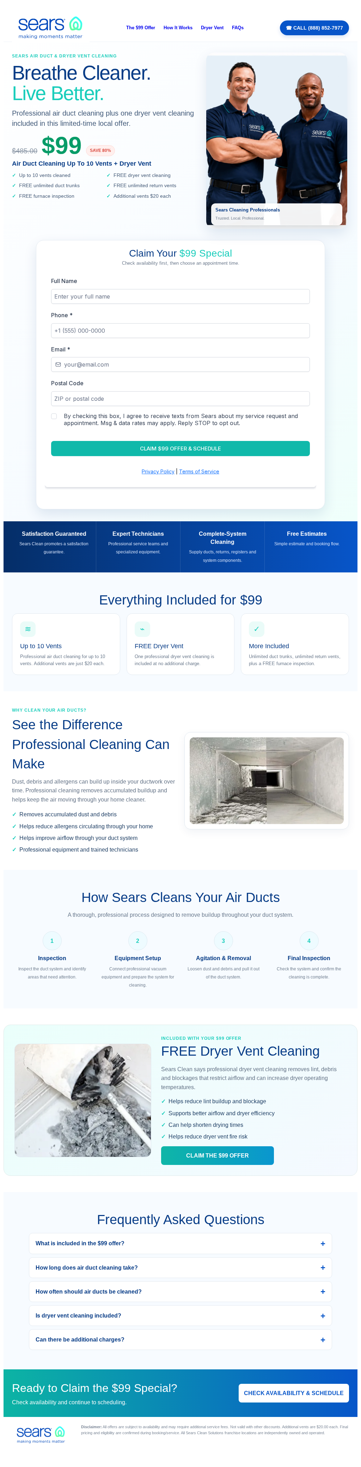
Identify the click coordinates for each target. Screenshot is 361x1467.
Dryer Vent (212, 27)
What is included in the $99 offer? (80, 1243)
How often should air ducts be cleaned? (89, 1292)
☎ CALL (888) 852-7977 (314, 28)
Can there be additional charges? (80, 1340)
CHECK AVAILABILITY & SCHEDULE (294, 1393)
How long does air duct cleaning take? (87, 1268)
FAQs (238, 27)
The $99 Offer (140, 27)
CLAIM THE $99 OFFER (217, 1156)
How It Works (178, 27)
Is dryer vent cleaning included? (78, 1316)
